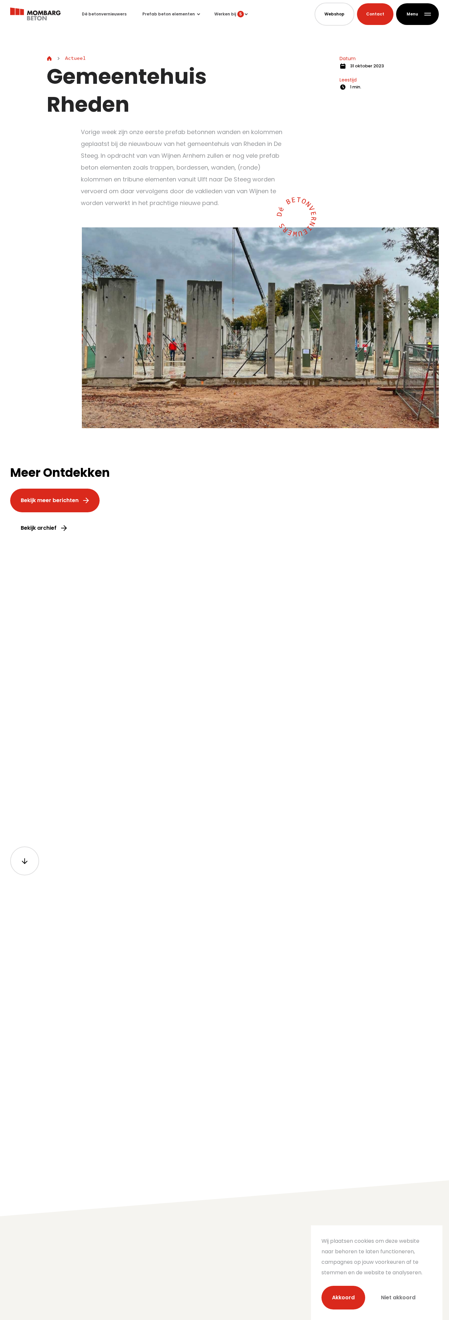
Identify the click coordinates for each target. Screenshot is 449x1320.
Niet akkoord (398, 1297)
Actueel (75, 58)
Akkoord (343, 1297)
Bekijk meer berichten (50, 500)
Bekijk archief (39, 528)
